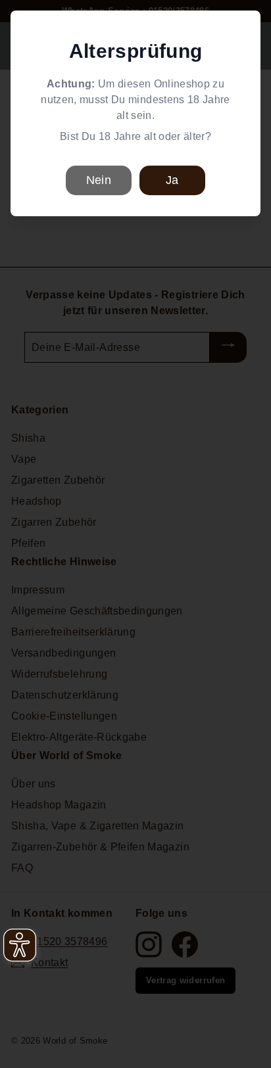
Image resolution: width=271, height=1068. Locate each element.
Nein (98, 180)
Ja (172, 180)
